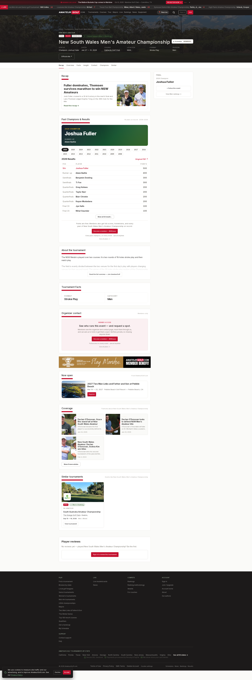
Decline (57, 672)
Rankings (127, 12)
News (134, 12)
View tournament (71, 524)
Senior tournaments (66, 592)
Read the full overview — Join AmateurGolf (104, 274)
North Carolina (113, 655)
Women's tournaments (67, 596)
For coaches (132, 592)
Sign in (182, 12)
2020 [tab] (112, 150)
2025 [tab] (73, 150)
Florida (71, 655)
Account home (167, 589)
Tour (109, 12)
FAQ (60, 641)
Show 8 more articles (71, 464)
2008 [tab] (120, 154)
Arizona (95, 655)
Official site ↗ (66, 56)
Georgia (103, 655)
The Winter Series (66, 614)
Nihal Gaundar (82, 211)
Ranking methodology (136, 585)
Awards (130, 589)
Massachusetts (152, 655)
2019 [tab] (120, 150)
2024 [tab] (81, 150)
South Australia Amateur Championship (82, 512)
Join (190, 12)
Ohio (169, 655)
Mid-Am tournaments (67, 599)
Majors (115, 12)
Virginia (162, 655)
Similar (114, 65)
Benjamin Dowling (84, 178)
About (164, 592)
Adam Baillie (70, 142)
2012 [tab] (89, 154)
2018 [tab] (128, 150)
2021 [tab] (104, 150)
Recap (61, 65)
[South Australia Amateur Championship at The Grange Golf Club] (83, 492)
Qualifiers (62, 621)
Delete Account (133, 666)
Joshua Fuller (80, 133)
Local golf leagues (66, 589)
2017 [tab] (136, 150)
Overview (70, 65)
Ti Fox (78, 182)
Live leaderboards (100, 581)
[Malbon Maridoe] (105, 362)
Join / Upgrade (167, 585)
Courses (103, 12)
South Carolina (126, 655)
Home (61, 29)
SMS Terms (120, 666)
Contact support (65, 638)
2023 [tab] (89, 150)
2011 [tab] (96, 154)
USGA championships (67, 603)
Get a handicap (64, 625)
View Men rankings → (173, 94)
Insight (86, 65)
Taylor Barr (81, 192)
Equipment (142, 12)
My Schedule (64, 628)
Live (121, 12)
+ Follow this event (173, 88)
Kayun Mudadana (84, 201)
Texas (78, 655)
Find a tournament (66, 581)
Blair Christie (82, 197)
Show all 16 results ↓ (105, 217)
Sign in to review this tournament (105, 554)
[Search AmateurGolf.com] (173, 12)
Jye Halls (80, 206)
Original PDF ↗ (141, 159)
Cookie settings (147, 666)
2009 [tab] (112, 154)
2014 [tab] (73, 154)
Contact (94, 65)
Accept (66, 672)
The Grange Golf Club (71, 515)
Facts (79, 65)
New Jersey (139, 655)
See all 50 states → (180, 655)
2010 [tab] (104, 154)
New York (86, 655)
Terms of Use (95, 666)
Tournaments (93, 12)
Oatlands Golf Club (112, 50)
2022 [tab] (96, 150)
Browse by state (65, 585)
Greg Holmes (82, 187)
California (62, 655)
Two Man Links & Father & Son (70, 610)
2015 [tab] (65, 154)
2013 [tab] (81, 154)
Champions (104, 65)
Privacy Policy (108, 666)
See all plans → (104, 239)
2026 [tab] (65, 150)
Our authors (166, 596)
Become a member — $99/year (105, 231)
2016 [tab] (144, 150)
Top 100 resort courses (68, 618)
